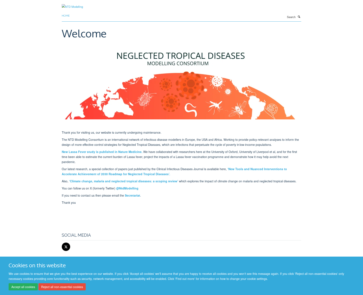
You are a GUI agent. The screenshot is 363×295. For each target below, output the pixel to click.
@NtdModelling (127, 188)
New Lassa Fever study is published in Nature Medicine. (102, 152)
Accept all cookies (23, 287)
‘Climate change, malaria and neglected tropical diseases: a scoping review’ (123, 181)
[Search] (299, 16)
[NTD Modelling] (72, 4)
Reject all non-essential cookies (62, 287)
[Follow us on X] (66, 247)
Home (66, 15)
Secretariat (132, 195)
